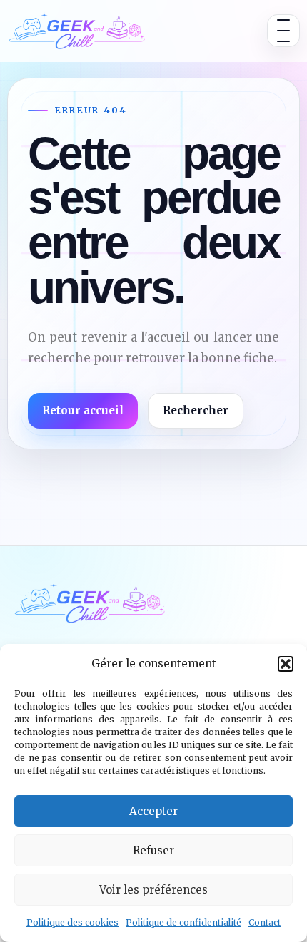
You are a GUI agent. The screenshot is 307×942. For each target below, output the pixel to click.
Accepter (153, 811)
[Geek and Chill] (77, 30)
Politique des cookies (72, 922)
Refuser (153, 850)
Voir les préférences (153, 889)
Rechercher (195, 410)
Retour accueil (83, 410)
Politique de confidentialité (183, 922)
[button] (285, 664)
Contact (264, 922)
